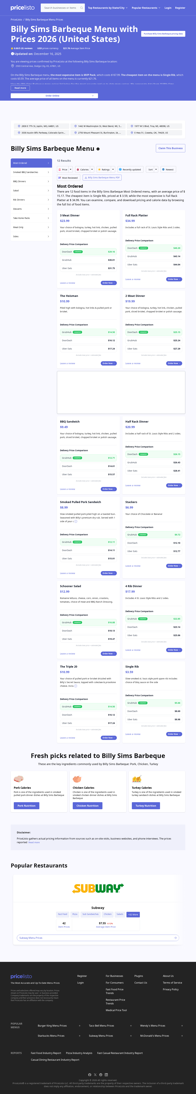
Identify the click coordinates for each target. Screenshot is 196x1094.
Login (168, 7)
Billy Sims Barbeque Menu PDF (104, 177)
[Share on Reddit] (100, 1074)
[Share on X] (95, 1074)
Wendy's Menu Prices (152, 1025)
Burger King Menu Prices (52, 1025)
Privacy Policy (171, 989)
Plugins (138, 976)
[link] (98, 888)
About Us (168, 976)
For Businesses (114, 976)
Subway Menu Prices (101, 1035)
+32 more (133, 914)
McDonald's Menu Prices (154, 1035)
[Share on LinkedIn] (106, 1074)
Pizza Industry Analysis (79, 1053)
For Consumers (115, 982)
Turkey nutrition (146, 805)
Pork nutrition (27, 805)
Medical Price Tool (116, 1010)
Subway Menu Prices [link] (30, 938)
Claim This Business (170, 148)
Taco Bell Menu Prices (101, 1025)
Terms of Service (172, 982)
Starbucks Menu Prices (51, 1035)
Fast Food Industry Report (46, 1053)
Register (180, 7)
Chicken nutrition (88, 805)
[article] (98, 910)
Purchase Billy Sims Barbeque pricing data (163, 33)
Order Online (52, 95)
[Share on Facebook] (89, 1074)
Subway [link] (97, 907)
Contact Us (140, 982)
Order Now (108, 283)
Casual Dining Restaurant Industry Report (55, 1059)
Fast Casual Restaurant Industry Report (120, 1053)
